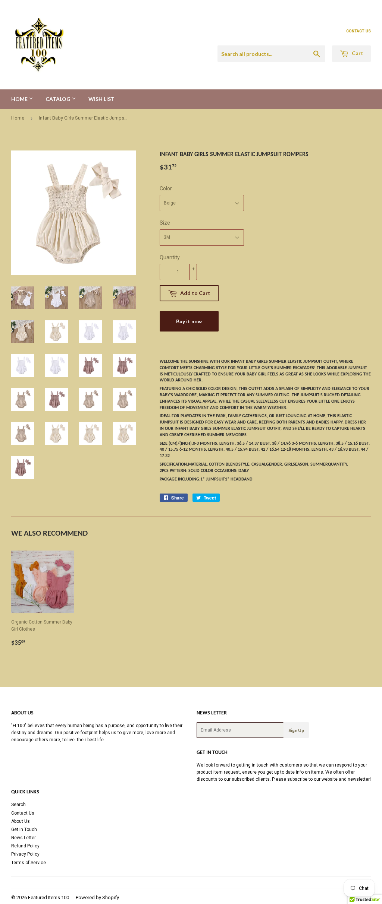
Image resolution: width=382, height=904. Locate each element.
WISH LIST (101, 99)
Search (18, 804)
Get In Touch (24, 829)
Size (165, 223)
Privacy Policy (25, 854)
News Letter (23, 837)
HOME (20, 99)
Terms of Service (28, 862)
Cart (357, 53)
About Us (20, 821)
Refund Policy (25, 846)
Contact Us (22, 813)
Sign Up (296, 730)
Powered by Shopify (97, 897)
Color (166, 188)
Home (17, 118)
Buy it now (189, 321)
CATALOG (59, 99)
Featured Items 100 (48, 897)
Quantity (170, 257)
